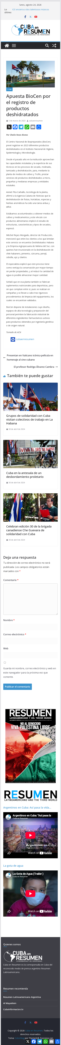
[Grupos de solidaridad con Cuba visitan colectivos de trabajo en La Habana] (30, 384)
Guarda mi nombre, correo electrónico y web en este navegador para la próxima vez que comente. (29, 672)
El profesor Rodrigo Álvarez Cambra (34, 366)
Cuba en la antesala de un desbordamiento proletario (25, 475)
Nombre (9, 620)
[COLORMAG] (22, 951)
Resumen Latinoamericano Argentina (22, 997)
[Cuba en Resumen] (6, 45)
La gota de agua (13, 865)
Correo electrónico (14, 634)
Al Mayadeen (9, 1003)
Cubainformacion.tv (13, 1009)
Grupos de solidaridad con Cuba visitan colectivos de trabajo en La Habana (29, 419)
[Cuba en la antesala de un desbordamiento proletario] (30, 442)
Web (5, 648)
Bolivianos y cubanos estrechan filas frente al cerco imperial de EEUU (34, 8)
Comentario (11, 580)
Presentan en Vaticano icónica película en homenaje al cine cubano (30, 357)
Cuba (9, 89)
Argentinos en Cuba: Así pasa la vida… (27, 807)
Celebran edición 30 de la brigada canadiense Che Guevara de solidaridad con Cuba (29, 530)
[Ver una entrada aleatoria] (54, 45)
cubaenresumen (36, 120)
